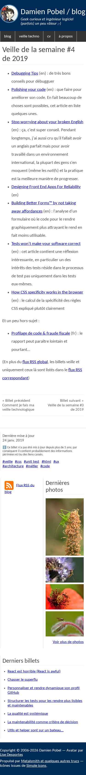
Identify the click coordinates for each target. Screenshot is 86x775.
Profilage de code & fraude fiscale (40, 333)
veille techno (29, 36)
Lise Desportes (11, 755)
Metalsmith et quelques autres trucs (50, 761)
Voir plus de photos (68, 642)
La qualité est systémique (28, 714)
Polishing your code (28, 90)
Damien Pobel (44, 12)
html (47, 462)
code (46, 466)
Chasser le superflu (23, 680)
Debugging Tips (24, 73)
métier (33, 466)
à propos (66, 36)
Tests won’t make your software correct (45, 244)
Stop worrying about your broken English (47, 122)
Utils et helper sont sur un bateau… (36, 730)
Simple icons (36, 766)
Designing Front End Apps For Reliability (46, 187)
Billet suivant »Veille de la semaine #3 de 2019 (66, 405)
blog (78, 12)
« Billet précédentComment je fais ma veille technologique (18, 405)
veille (8, 462)
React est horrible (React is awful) (34, 671)
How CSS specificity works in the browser (47, 292)
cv (49, 36)
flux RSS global (35, 362)
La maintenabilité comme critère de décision (43, 722)
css (19, 462)
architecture (14, 466)
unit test (32, 462)
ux (57, 462)
